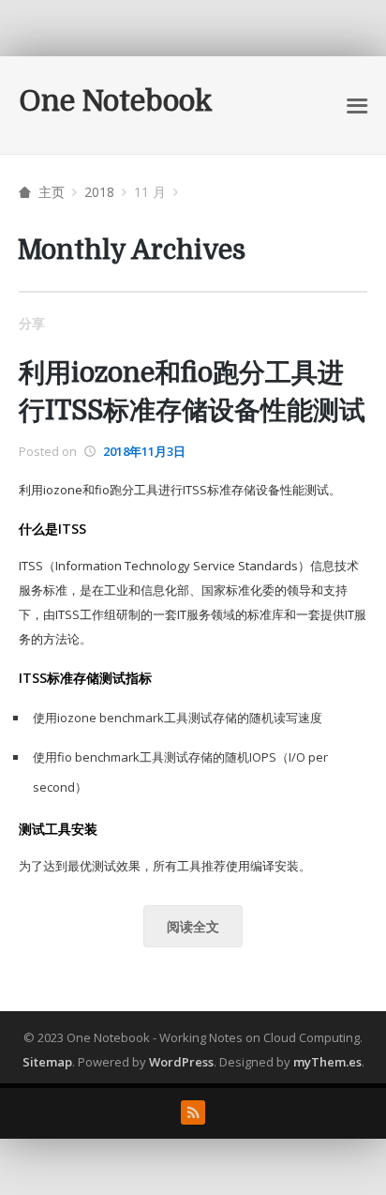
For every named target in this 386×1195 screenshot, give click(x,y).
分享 (32, 323)
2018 (99, 192)
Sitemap (47, 1061)
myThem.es (327, 1061)
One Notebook (116, 101)
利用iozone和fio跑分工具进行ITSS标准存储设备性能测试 (192, 392)
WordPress (181, 1061)
